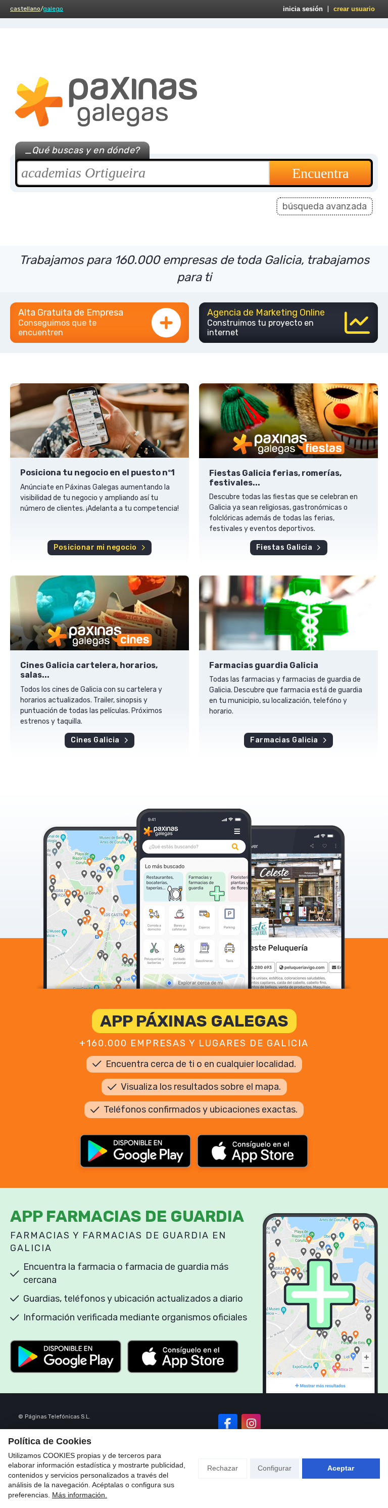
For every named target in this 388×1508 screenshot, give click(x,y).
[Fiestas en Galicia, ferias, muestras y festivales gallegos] (288, 420)
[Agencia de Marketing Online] (288, 322)
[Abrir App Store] (252, 1150)
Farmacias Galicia (284, 740)
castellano (25, 8)
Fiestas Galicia (284, 547)
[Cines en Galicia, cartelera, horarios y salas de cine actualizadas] (99, 612)
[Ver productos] (99, 420)
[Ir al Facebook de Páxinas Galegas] (227, 1423)
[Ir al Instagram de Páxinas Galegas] (251, 1423)
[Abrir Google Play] (135, 1150)
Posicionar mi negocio (95, 547)
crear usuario (354, 9)
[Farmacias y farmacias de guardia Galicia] (288, 612)
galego (53, 8)
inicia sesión (303, 9)
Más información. (79, 1495)
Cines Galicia (95, 740)
